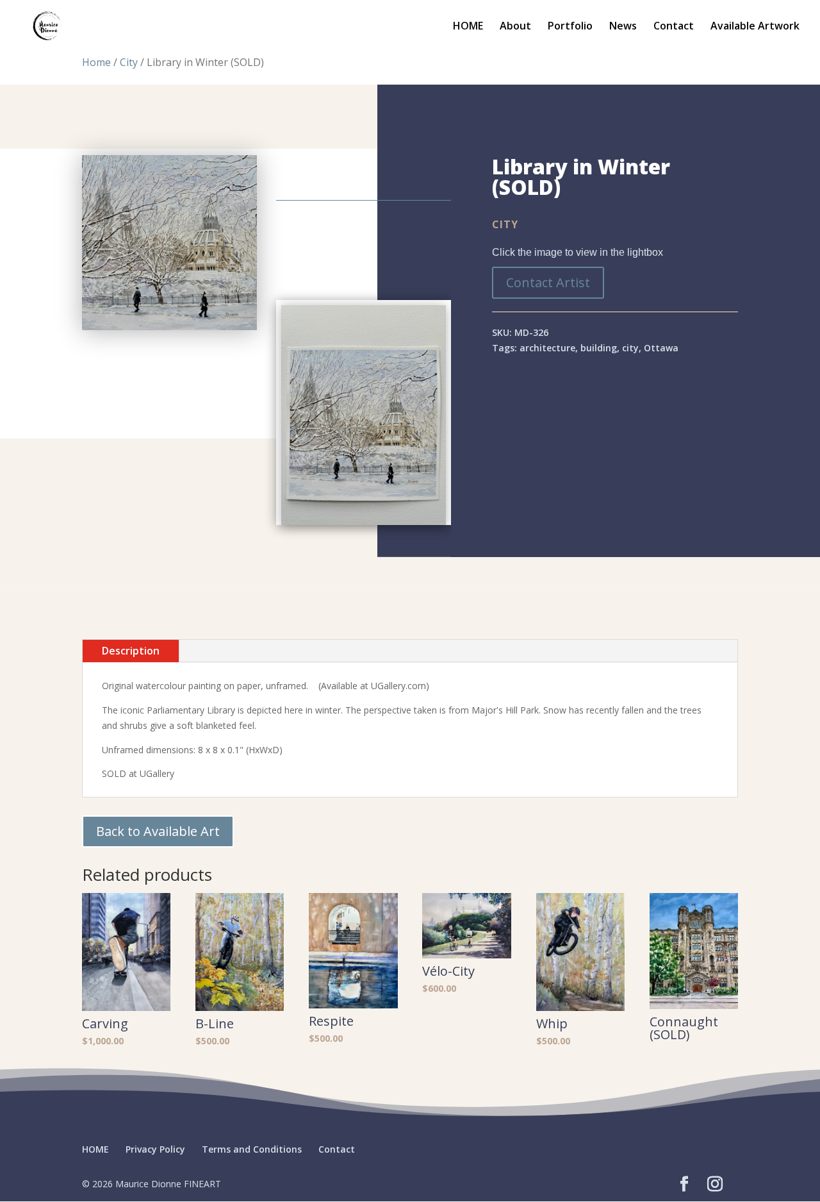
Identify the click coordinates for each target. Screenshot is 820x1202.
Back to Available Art (158, 831)
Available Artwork (755, 27)
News (623, 27)
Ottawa (661, 348)
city (630, 348)
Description (131, 651)
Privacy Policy (155, 1149)
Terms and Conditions (252, 1149)
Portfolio (570, 27)
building (598, 348)
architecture (547, 348)
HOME (468, 27)
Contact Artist (548, 282)
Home (96, 62)
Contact (673, 27)
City (129, 62)
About (515, 27)
